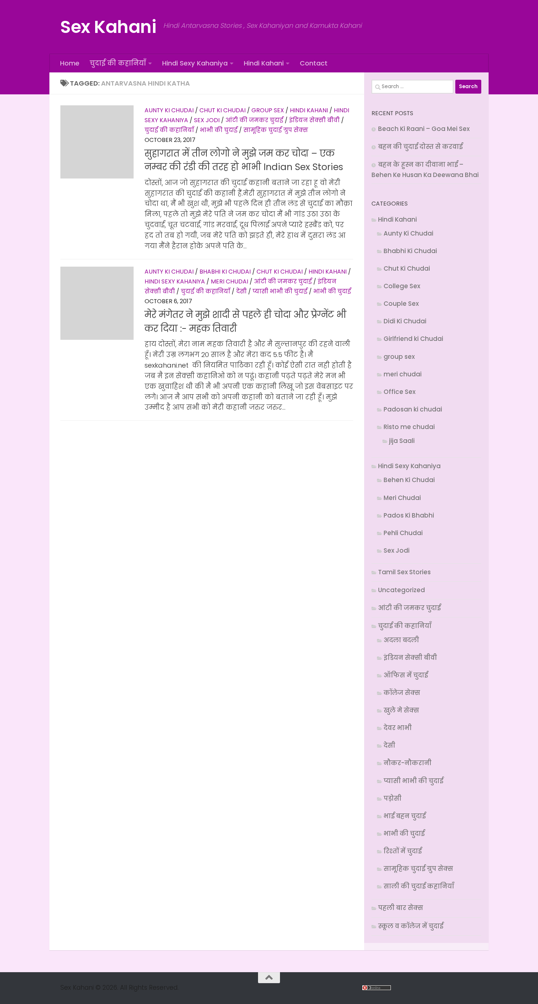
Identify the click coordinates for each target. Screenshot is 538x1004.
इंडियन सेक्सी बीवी (314, 120)
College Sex (402, 286)
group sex (267, 110)
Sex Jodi (207, 120)
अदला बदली (401, 640)
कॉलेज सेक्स (402, 692)
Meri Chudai (229, 281)
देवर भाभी (398, 727)
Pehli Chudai (403, 533)
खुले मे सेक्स (401, 710)
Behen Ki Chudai (409, 479)
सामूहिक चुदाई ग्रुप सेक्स (275, 130)
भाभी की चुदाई (219, 130)
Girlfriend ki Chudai (413, 338)
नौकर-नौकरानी (407, 763)
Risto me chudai (409, 426)
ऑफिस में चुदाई (406, 675)
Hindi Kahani (264, 63)
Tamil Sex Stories (404, 572)
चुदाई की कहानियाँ (118, 63)
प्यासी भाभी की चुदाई (280, 291)
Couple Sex (401, 303)
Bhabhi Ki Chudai (225, 271)
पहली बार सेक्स (400, 907)
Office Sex (399, 391)
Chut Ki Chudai (222, 110)
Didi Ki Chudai (405, 321)
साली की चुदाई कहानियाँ (419, 886)
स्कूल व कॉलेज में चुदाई (410, 926)
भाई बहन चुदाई (405, 816)
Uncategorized (401, 590)
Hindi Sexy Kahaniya (195, 63)
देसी (241, 291)
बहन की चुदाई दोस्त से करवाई (420, 146)
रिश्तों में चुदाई (403, 851)
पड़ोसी (392, 798)
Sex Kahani (108, 27)
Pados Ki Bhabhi (409, 515)
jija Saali (402, 440)
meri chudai (403, 374)
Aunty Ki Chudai (169, 110)
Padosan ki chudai (413, 409)
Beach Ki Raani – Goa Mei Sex (424, 128)
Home (69, 63)
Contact (314, 63)
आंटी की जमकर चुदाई (254, 120)
